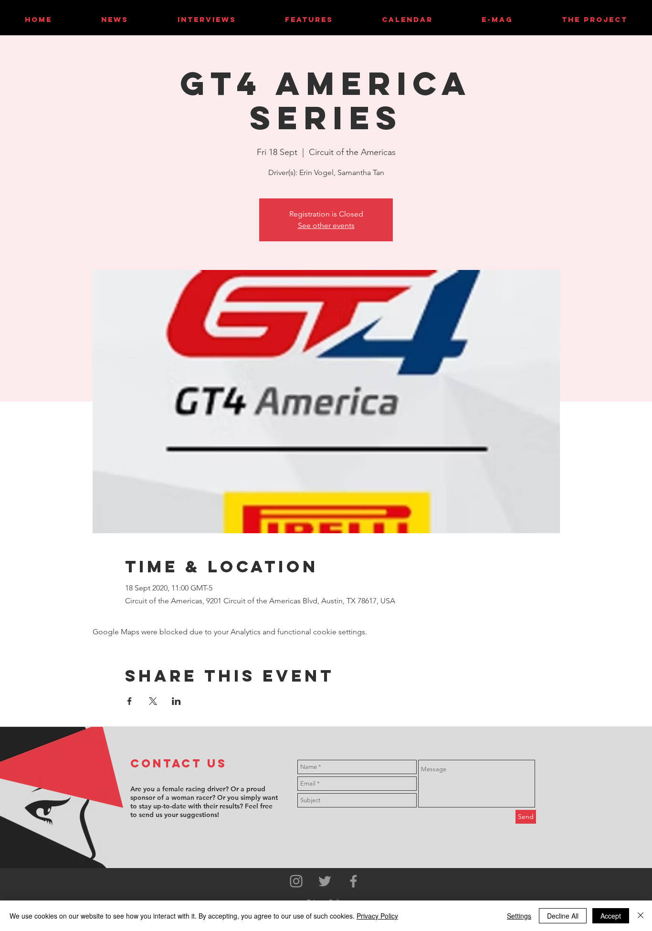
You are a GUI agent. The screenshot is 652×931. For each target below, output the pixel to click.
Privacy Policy (377, 916)
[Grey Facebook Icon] (353, 881)
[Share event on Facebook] (129, 701)
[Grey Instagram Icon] (296, 881)
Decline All (562, 916)
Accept (610, 916)
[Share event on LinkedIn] (176, 701)
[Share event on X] (153, 701)
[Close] (640, 915)
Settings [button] (519, 916)
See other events (326, 225)
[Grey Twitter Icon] (324, 881)
